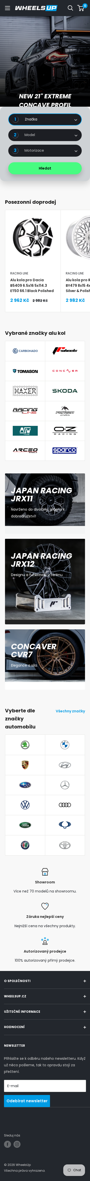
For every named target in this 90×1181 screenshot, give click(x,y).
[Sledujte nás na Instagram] (17, 1144)
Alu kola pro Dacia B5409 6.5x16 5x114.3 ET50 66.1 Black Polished (32, 285)
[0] (81, 8)
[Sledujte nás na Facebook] (7, 1144)
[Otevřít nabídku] (7, 8)
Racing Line (19, 273)
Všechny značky (70, 711)
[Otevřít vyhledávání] (70, 8)
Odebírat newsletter (27, 1101)
